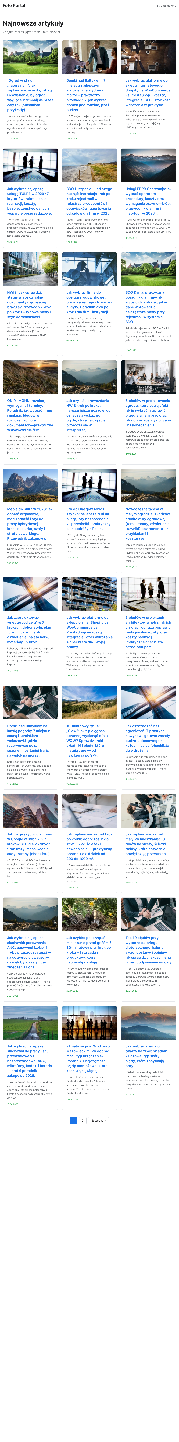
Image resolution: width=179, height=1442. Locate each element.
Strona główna (166, 5)
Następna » (98, 1120)
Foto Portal (14, 5)
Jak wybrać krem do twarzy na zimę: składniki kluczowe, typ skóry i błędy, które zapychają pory (147, 1056)
